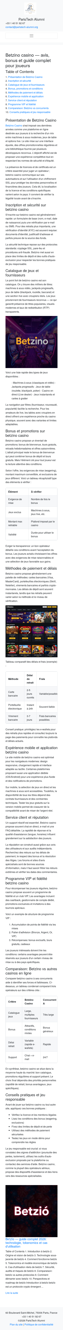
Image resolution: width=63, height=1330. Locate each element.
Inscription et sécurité (19, 80)
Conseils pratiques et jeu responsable (29, 112)
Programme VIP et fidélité (22, 104)
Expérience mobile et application (26, 96)
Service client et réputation (22, 100)
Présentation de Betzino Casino (25, 77)
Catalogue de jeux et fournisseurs (26, 84)
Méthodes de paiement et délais (25, 92)
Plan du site (16, 1324)
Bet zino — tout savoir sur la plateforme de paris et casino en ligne (31, 1241)
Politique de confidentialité (38, 1324)
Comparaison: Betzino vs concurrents (28, 108)
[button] (9, 1240)
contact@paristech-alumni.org (22, 27)
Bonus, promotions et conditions (25, 88)
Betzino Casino (14, 125)
